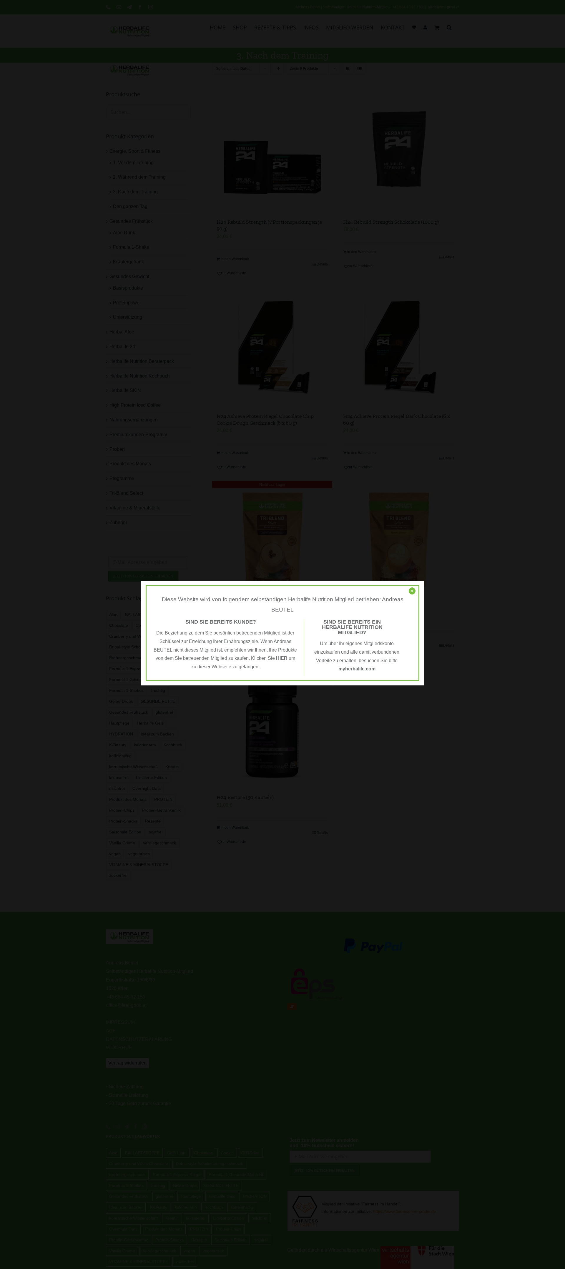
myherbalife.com (356, 668)
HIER (282, 658)
